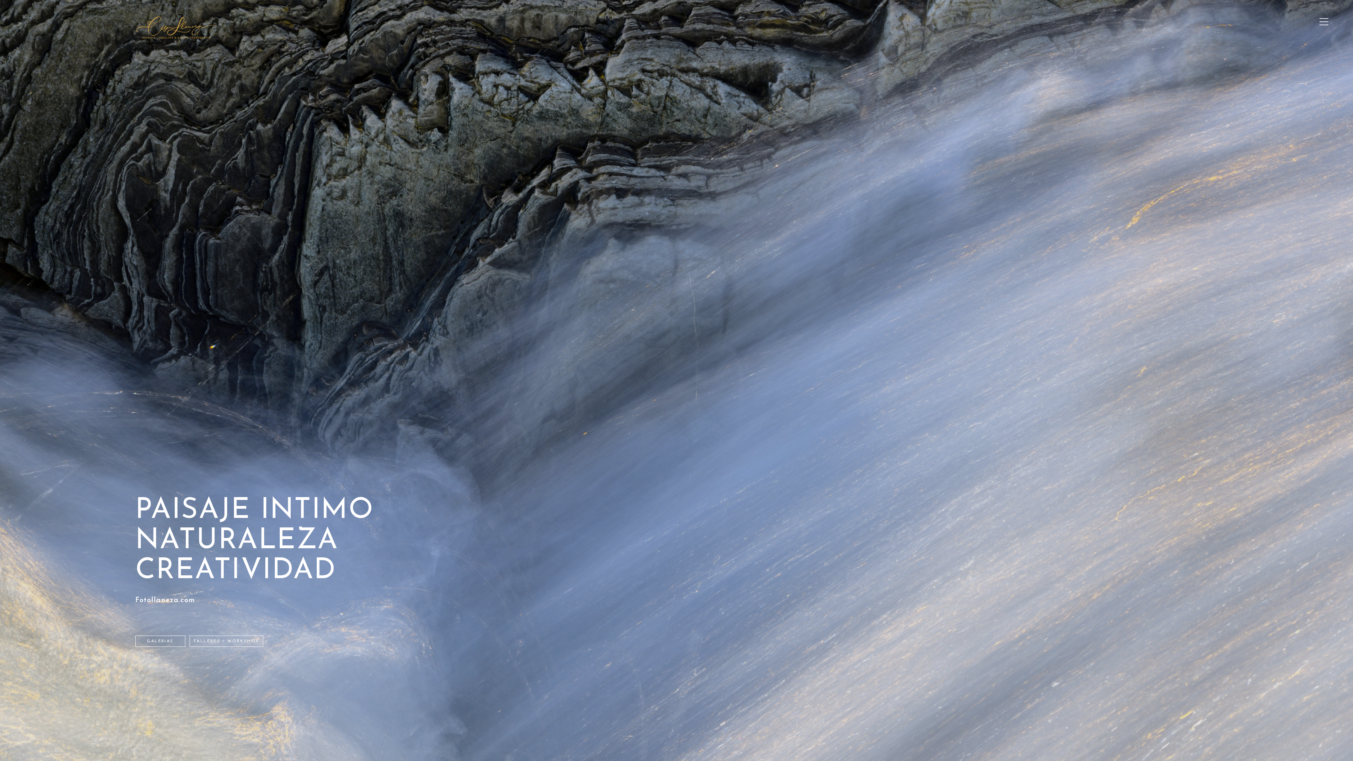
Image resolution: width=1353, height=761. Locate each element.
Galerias (160, 641)
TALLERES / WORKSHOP (226, 641)
